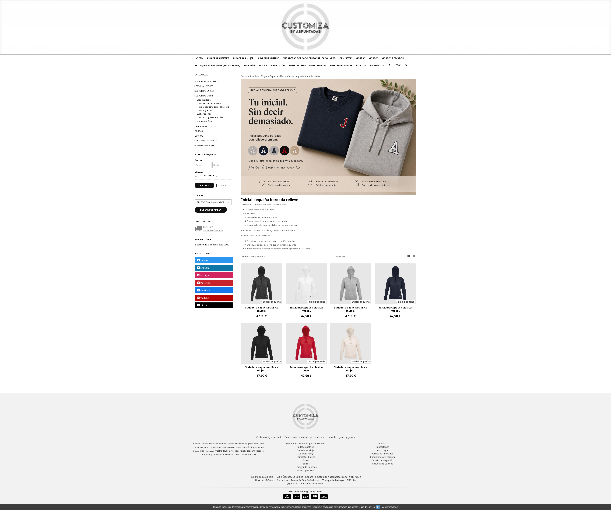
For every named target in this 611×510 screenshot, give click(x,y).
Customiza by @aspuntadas (210, 117)
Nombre (259, 256)
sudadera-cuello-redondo (237, 454)
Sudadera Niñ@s (203, 121)
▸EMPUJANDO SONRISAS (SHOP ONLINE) (217, 65)
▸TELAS (263, 65)
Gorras (198, 131)
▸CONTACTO (377, 65)
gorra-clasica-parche (229, 447)
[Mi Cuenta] (389, 65)
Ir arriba (382, 443)
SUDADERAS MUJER (243, 58)
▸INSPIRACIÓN (297, 65)
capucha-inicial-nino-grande (213, 443)
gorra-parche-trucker (248, 447)
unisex (252, 454)
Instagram (205, 275)
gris (202, 451)
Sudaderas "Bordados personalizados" (206, 84)
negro (226, 450)
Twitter (204, 260)
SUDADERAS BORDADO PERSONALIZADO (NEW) (309, 58)
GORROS (373, 58)
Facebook (205, 290)
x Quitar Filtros (224, 185)
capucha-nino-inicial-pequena (239, 443)
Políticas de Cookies (382, 463)
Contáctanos (382, 446)
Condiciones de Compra (382, 456)
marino (218, 450)
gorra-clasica (214, 447)
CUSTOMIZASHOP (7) (207, 175)
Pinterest (205, 282)
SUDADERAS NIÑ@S (268, 58)
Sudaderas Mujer (203, 95)
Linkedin (204, 267)
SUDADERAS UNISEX (218, 58)
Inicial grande (205, 110)
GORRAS (360, 58)
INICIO (198, 58)
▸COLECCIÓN (278, 65)
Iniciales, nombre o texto (210, 103)
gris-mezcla (209, 451)
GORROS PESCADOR (393, 58)
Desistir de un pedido (382, 460)
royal (242, 451)
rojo (233, 450)
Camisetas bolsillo (205, 126)
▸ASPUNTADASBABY (341, 65)
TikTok (203, 305)
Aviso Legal (382, 450)
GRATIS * (208, 226)
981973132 (355, 476)
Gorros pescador (204, 145)
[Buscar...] (407, 65)
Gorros (198, 135)
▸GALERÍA (249, 65)
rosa (237, 451)
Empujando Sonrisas (205, 140)
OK (377, 506)
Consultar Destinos (213, 230)
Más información (389, 506)
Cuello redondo (204, 113)
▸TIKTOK (361, 65)
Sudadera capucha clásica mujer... (261, 309)
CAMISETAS (345, 58)
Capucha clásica (204, 99)
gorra (206, 447)
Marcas (199, 172)
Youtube (204, 297)
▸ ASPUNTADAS (317, 65)
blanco (196, 443)
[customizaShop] (305, 27)
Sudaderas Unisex (204, 90)
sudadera (250, 450)
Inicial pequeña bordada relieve (214, 106)
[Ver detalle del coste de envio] (199, 228)
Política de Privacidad (382, 453)
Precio (198, 160)
